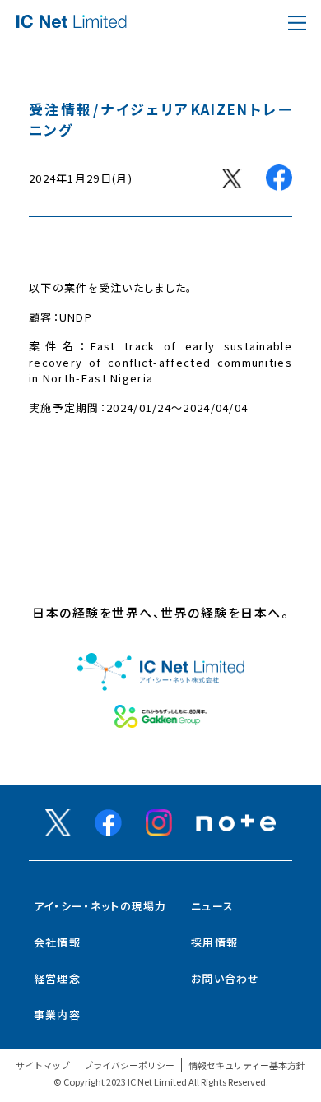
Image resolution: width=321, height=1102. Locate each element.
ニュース (212, 906)
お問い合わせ (225, 978)
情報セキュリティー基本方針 (246, 1065)
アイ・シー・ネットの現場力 (100, 906)
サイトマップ (43, 1065)
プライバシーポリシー (129, 1065)
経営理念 (57, 978)
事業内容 (57, 1014)
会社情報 (57, 942)
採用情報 (214, 942)
